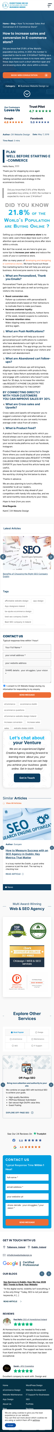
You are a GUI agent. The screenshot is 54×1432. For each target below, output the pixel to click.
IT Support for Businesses (37, 1394)
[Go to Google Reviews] (27, 1147)
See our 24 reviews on (19, 1133)
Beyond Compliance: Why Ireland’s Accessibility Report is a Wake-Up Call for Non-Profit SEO (27, 854)
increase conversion (13, 722)
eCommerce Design (11, 1390)
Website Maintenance (12, 1394)
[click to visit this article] (27, 552)
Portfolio (29, 1404)
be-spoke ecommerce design (18, 611)
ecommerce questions (14, 710)
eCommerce (9, 704)
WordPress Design (34, 1385)
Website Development (36, 1390)
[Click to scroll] (27, 93)
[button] (3, 557)
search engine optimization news (34, 887)
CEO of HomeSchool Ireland (30, 1319)
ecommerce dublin (28, 704)
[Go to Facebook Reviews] (27, 1140)
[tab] (17, 1032)
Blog (13, 23)
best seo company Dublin (16, 616)
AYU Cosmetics (24, 1366)
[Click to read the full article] (27, 824)
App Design (8, 1399)
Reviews (29, 1408)
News (10, 887)
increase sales (33, 722)
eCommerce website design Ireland (20, 716)
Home (6, 23)
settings (36, 1420)
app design (38, 601)
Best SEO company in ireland (18, 622)
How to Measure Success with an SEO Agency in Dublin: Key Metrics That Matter (26, 1283)
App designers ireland (15, 606)
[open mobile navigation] (49, 5)
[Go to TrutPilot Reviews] (39, 1133)
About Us (7, 1404)
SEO (28, 1399)
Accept (10, 1425)
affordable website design (16, 601)
